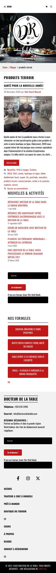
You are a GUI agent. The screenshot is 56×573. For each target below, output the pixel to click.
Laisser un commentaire (17, 188)
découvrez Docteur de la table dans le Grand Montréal (27, 203)
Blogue (8, 541)
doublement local (11, 177)
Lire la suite (12, 162)
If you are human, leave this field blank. (24, 294)
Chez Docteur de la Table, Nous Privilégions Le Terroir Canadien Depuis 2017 (25, 253)
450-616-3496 (21, 406)
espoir (22, 177)
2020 (9, 173)
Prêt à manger (23, 169)
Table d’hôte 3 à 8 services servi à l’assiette (28, 358)
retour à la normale (40, 181)
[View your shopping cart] (46, 6)
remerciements (24, 181)
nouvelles (43, 177)
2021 (15, 173)
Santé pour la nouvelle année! (23, 86)
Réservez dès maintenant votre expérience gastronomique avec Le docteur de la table (26, 216)
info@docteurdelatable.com (25, 413)
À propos (9, 534)
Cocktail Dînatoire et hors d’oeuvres (28, 330)
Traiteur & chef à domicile (18, 496)
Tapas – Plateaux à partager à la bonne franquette (28, 372)
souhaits (7, 184)
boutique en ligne (32, 173)
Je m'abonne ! (16, 287)
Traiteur (33, 169)
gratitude (34, 177)
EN (9, 382)
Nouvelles (11, 169)
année (20, 173)
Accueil (8, 488)
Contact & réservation (16, 549)
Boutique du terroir (15, 511)
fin (27, 177)
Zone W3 (42, 568)
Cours (7, 526)
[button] (51, 6)
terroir (15, 184)
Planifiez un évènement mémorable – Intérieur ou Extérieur (27, 240)
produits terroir (10, 181)
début (43, 173)
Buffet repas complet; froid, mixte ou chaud (28, 344)
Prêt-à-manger (12, 503)
